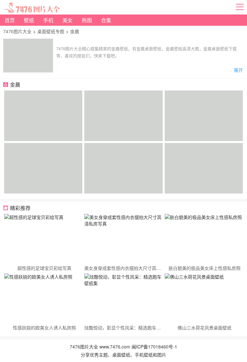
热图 (87, 20)
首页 (10, 20)
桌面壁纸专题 (50, 31)
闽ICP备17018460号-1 (154, 346)
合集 (106, 20)
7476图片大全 (17, 31)
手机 (48, 20)
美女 (67, 20)
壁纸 (29, 20)
